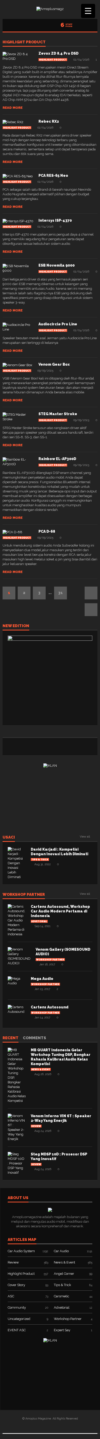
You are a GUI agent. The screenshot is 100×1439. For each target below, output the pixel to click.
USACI (9, 837)
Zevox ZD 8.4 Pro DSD (58, 53)
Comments (34, 1038)
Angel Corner (64, 1273)
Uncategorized (19, 1318)
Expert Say (62, 1330)
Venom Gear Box (54, 364)
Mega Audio (42, 979)
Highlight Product (24, 42)
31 (60, 592)
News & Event (40, 1069)
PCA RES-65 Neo (53, 175)
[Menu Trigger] (88, 11)
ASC (11, 1296)
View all (85, 836)
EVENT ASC (17, 1330)
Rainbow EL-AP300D (57, 459)
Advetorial (39, 921)
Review (36, 1126)
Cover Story (16, 1285)
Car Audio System (21, 1251)
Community (17, 1307)
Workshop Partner (24, 895)
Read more (13, 107)
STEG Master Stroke (57, 414)
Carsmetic (61, 1296)
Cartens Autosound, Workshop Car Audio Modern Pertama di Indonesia (60, 911)
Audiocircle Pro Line (57, 324)
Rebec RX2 (48, 121)
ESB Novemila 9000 (56, 265)
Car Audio (61, 1251)
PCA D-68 (46, 531)
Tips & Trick (39, 859)
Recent (10, 1038)
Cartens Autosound (49, 1007)
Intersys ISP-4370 (55, 220)
